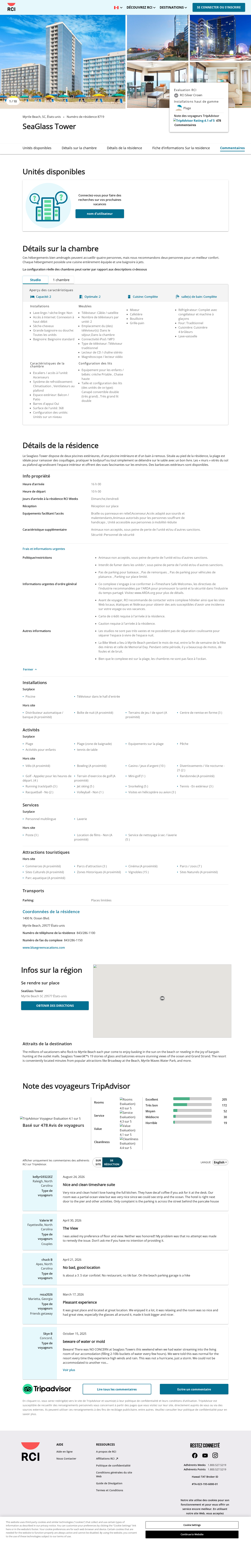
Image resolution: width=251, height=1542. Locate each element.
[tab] (37, 148)
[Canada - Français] (117, 6)
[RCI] (11, 7)
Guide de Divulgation (109, 1483)
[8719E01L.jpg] (63, 62)
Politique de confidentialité (113, 1465)
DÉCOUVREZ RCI (139, 7)
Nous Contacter (66, 1458)
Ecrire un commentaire (194, 1389)
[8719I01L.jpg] (157, 85)
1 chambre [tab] (61, 280)
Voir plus (69, 1370)
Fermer (28, 669)
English (219, 1162)
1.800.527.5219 (217, 1465)
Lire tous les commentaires (117, 1389)
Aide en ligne (64, 1451)
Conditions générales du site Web (114, 1474)
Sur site (98, 1162)
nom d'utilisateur (100, 214)
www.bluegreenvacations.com (44, 948)
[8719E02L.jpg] (157, 38)
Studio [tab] (35, 280)
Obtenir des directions (55, 1006)
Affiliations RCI (105, 1458)
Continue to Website (192, 1534)
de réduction (111, 1162)
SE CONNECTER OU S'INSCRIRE (219, 7)
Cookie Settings (192, 1525)
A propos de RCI (106, 1451)
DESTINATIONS (172, 7)
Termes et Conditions (109, 1490)
